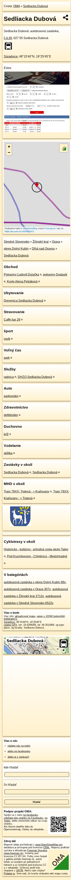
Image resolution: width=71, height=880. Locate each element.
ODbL (46, 847)
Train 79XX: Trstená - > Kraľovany (26, 491)
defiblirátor (11, 415)
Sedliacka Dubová (35, 6)
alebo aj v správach (18, 756)
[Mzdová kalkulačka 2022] (36, 131)
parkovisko (11, 396)
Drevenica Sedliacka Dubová (23, 300)
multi (7, 338)
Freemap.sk (49, 228)
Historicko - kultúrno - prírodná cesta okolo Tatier (36, 549)
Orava (56, 241)
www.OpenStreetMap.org (48, 844)
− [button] (9, 152)
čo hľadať (10, 784)
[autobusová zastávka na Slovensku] (9, 46)
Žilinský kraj (41, 241)
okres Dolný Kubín (16, 248)
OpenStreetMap (30, 228)
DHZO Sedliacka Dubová (35, 376)
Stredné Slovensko (16, 241)
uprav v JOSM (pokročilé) (51, 616)
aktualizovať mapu (25, 616)
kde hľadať (11, 767)
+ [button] (9, 146)
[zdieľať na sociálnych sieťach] (65, 17)
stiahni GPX (10, 624)
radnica (9, 376)
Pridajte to (9, 873)
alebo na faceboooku (19, 751)
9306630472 (10, 619)
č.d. (8, 38)
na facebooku (30, 815)
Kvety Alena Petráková (22, 281)
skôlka (8, 453)
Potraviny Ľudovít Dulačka (21, 274)
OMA (16, 6)
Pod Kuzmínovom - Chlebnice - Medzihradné (37, 556)
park (7, 357)
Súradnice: (11, 56)
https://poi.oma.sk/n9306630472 (19, 231)
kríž (6, 434)
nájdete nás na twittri (19, 745)
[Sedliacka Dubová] (20, 525)
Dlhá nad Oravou (43, 248)
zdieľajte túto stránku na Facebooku (23, 818)
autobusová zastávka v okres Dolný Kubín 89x (35, 582)
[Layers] (63, 148)
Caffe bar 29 (12, 319)
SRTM (19, 870)
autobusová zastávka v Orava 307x (27, 589)
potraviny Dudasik (55, 274)
